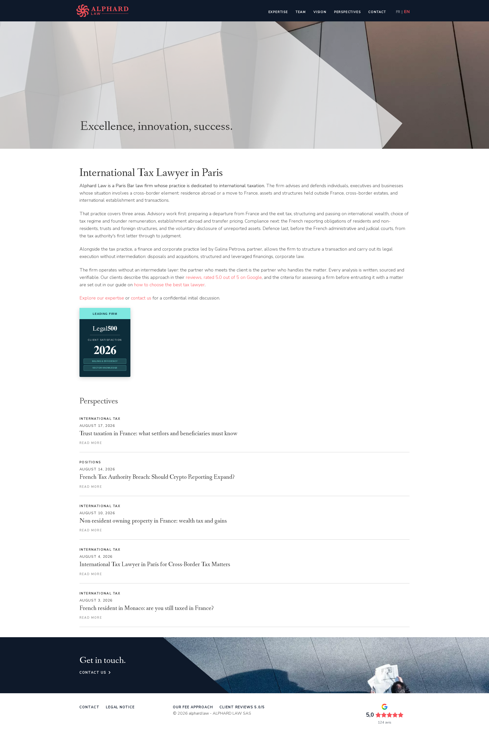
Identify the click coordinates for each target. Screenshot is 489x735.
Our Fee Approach (193, 707)
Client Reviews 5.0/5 (242, 707)
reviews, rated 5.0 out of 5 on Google (224, 277)
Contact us (93, 672)
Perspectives (347, 12)
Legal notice (120, 707)
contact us (141, 298)
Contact (377, 12)
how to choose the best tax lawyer (169, 285)
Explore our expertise (101, 298)
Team (301, 12)
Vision (320, 12)
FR (398, 12)
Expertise (278, 12)
